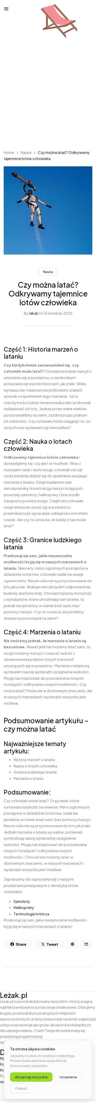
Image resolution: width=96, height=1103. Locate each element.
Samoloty (22, 901)
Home (9, 152)
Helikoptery (24, 907)
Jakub (33, 313)
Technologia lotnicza (31, 913)
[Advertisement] (48, 94)
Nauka (26, 152)
